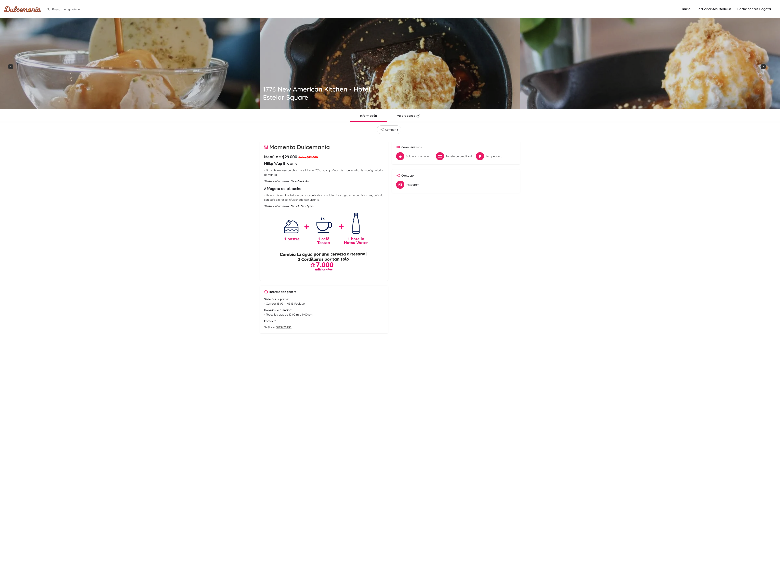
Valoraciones (408, 115)
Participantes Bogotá (754, 9)
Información (368, 115)
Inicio (686, 9)
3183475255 (283, 327)
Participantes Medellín (714, 9)
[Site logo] (23, 9)
